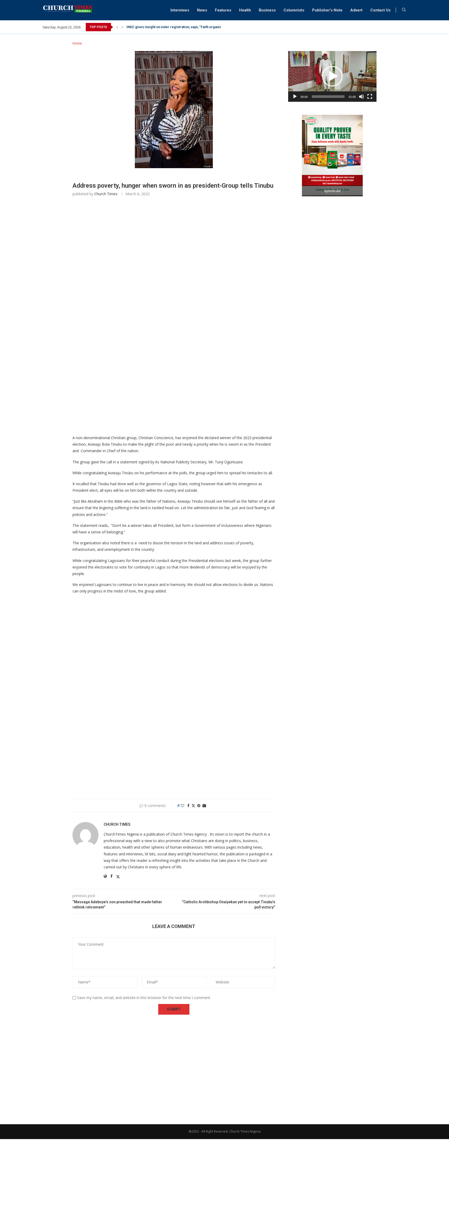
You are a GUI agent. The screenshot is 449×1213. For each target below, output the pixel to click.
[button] (117, 27)
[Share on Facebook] (188, 805)
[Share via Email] (204, 805)
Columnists (293, 10)
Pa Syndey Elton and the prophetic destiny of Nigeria (168, 27)
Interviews (179, 10)
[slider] (328, 96)
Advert (356, 10)
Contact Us (380, 10)
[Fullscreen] (369, 96)
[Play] (295, 96)
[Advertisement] (173, 278)
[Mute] (361, 96)
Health (245, 10)
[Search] (403, 10)
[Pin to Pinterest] (198, 805)
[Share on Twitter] (193, 805)
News (202, 10)
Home (77, 43)
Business (267, 10)
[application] (332, 76)
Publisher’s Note (327, 10)
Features (223, 10)
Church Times (105, 193)
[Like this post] (182, 805)
